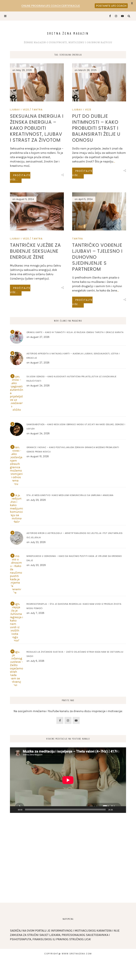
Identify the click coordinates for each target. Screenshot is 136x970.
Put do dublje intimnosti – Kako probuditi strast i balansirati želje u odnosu (96, 128)
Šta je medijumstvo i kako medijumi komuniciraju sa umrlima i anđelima (70, 495)
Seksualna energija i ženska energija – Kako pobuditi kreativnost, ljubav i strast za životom (37, 128)
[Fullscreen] (121, 809)
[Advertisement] (68, 869)
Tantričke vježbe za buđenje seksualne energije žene (35, 251)
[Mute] (116, 809)
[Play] (14, 809)
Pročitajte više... (20, 177)
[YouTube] (122, 16)
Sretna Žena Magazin (68, 33)
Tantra (37, 109)
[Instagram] (115, 16)
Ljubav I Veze (19, 109)
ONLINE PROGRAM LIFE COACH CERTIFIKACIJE (50, 6)
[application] (68, 780)
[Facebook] (109, 16)
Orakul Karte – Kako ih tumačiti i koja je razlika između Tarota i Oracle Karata (75, 332)
